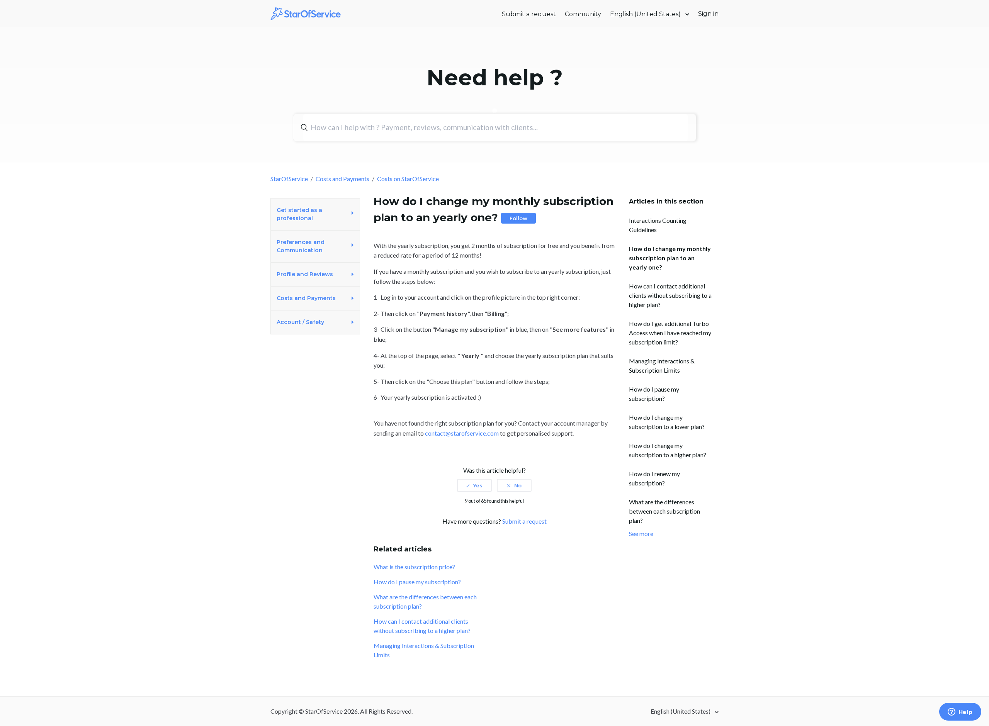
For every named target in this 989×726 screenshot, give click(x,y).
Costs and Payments (342, 178)
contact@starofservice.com (462, 433)
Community (583, 14)
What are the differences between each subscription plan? (664, 511)
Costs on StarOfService (408, 178)
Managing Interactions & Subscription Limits (662, 365)
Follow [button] (518, 218)
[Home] (306, 13)
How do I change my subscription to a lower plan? (667, 422)
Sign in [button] (708, 13)
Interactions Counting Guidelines (658, 225)
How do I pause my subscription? (654, 393)
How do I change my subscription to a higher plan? (667, 450)
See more (641, 533)
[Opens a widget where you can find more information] (960, 712)
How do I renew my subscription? (654, 478)
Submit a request (529, 14)
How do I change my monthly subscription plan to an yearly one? (670, 258)
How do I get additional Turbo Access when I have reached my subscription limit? (670, 333)
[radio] (474, 485)
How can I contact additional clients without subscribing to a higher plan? (670, 295)
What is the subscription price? (414, 566)
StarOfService (289, 178)
